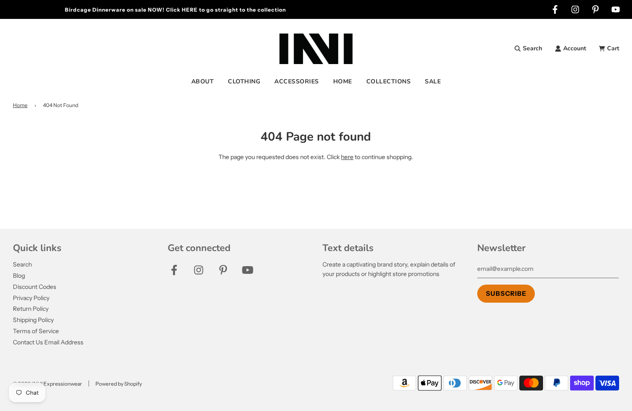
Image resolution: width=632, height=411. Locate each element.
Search (22, 264)
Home (20, 105)
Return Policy (31, 309)
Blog (19, 275)
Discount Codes (34, 287)
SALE (433, 81)
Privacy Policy (31, 298)
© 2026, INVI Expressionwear (47, 383)
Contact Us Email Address (48, 342)
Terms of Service (36, 331)
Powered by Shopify (118, 383)
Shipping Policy (33, 320)
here (347, 157)
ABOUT (202, 81)
